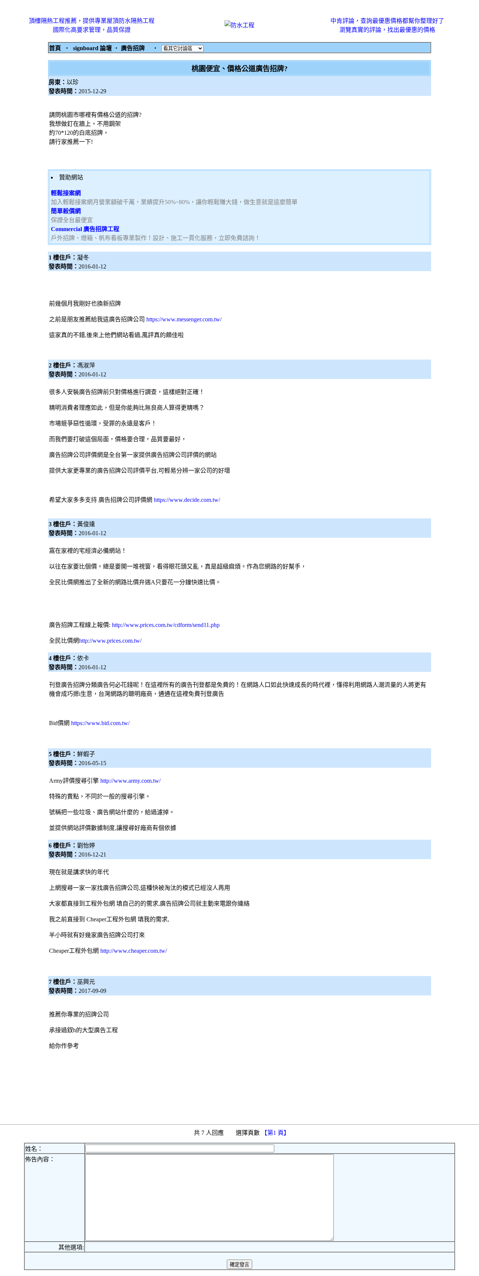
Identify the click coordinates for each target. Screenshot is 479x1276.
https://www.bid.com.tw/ (100, 723)
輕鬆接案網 (66, 193)
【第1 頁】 (276, 1133)
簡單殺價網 (66, 211)
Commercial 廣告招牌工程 (85, 229)
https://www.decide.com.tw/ (187, 500)
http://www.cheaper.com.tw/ (133, 951)
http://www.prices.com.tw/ (110, 640)
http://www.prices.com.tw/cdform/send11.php (166, 625)
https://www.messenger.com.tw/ (184, 319)
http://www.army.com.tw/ (130, 781)
